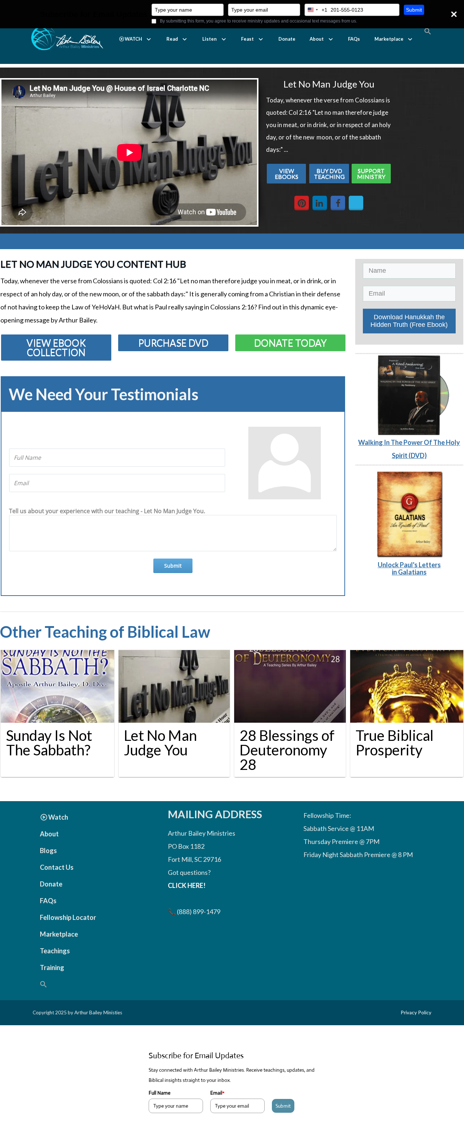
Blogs (48, 851)
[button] (135, 39)
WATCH (133, 39)
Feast (247, 39)
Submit (414, 10)
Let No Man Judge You (160, 743)
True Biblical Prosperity (395, 743)
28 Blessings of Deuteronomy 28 (287, 750)
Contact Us (57, 867)
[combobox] (316, 10)
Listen (209, 39)
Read (172, 39)
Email (217, 1092)
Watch (58, 817)
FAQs (354, 39)
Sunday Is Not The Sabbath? (49, 743)
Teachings (55, 951)
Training (52, 967)
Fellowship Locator (68, 917)
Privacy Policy (416, 1012)
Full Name (159, 1092)
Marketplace (388, 39)
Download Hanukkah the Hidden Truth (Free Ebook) (409, 320)
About (317, 39)
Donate (286, 39)
